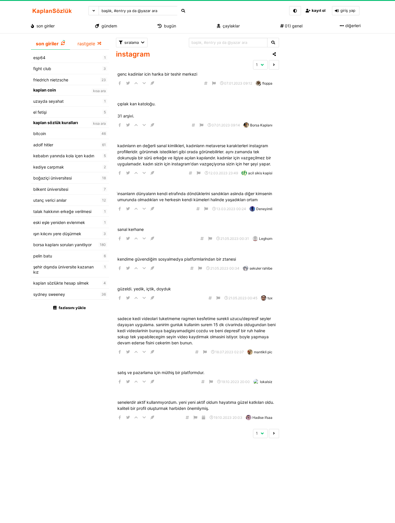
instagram (133, 54)
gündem (108, 25)
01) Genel (293, 25)
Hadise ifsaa (262, 417)
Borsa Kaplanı (261, 125)
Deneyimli (264, 209)
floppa (267, 83)
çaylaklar (230, 25)
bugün (169, 25)
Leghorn (265, 238)
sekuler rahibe (261, 268)
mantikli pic (263, 352)
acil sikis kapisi (260, 173)
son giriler (44, 25)
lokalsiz (266, 382)
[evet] (273, 42)
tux (269, 298)
